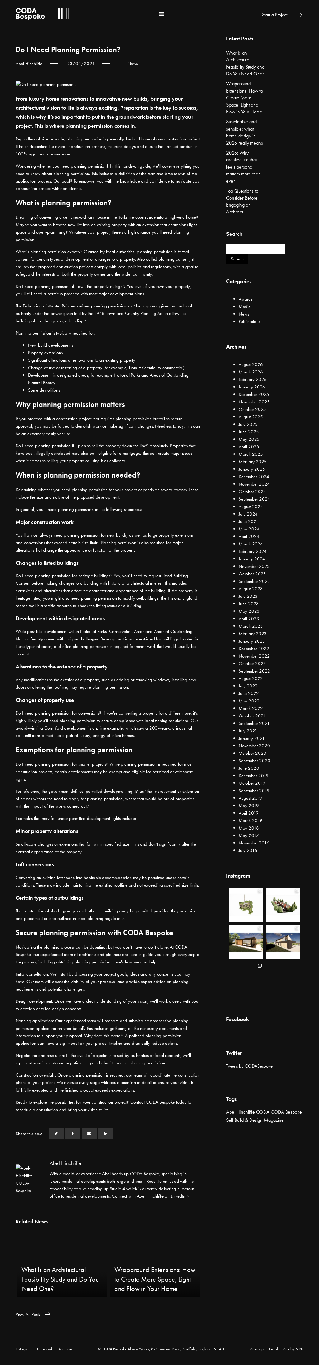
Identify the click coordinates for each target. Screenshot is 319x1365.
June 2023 (249, 604)
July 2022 (248, 686)
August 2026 (251, 364)
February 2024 (253, 551)
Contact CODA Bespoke (152, 1102)
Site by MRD (293, 1349)
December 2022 (254, 648)
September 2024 (254, 499)
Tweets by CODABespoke (249, 1066)
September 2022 (254, 671)
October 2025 (252, 409)
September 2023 (254, 581)
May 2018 (249, 828)
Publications (249, 321)
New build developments (50, 345)
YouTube (65, 1349)
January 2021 (252, 738)
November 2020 (254, 746)
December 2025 (254, 394)
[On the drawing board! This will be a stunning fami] (283, 942)
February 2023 (253, 633)
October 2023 (252, 574)
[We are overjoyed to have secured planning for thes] (246, 905)
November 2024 (254, 484)
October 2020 (252, 753)
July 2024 (248, 514)
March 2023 (251, 626)
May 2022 (249, 701)
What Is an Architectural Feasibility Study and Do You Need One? (245, 63)
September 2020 (254, 761)
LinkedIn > (180, 1196)
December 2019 (254, 776)
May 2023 (249, 611)
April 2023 (249, 619)
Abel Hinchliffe (240, 1112)
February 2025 (253, 462)
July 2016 (248, 850)
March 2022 (251, 708)
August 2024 (251, 506)
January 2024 (252, 559)
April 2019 (249, 813)
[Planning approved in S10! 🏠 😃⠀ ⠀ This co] (283, 979)
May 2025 (249, 439)
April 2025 (249, 447)
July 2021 (248, 731)
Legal (273, 1349)
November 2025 (254, 402)
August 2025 (251, 417)
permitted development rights (111, 791)
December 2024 (254, 476)
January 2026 (252, 387)
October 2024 (252, 491)
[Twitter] (56, 1133)
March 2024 (251, 544)
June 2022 (249, 693)
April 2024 (249, 536)
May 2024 (249, 529)
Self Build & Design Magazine (255, 1120)
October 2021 (252, 716)
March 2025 (251, 454)
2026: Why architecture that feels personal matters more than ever (243, 167)
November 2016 (254, 843)
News (132, 63)
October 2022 (252, 663)
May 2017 (249, 835)
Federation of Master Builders (49, 306)
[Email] (89, 1133)
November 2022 (254, 656)
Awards (245, 299)
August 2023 (251, 589)
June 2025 (249, 432)
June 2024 (249, 521)
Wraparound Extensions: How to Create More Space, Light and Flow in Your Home (244, 97)
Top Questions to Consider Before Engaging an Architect (242, 201)
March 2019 (250, 820)
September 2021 (254, 723)
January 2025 (252, 469)
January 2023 (252, 641)
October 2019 (252, 783)
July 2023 (248, 596)
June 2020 (249, 768)
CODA (262, 1112)
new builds (116, 535)
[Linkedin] (105, 1133)
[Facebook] (72, 1133)
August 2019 (250, 798)
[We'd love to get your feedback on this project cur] (246, 979)
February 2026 (253, 379)
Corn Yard (53, 728)
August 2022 (251, 678)
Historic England (182, 598)
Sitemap (257, 1349)
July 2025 (248, 424)
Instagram (23, 1349)
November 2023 (254, 566)
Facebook (45, 1349)
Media (245, 306)
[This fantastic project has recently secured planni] (246, 942)
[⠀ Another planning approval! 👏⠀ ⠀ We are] (283, 905)
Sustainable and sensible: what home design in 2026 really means (244, 132)
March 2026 (251, 372)
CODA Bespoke (286, 1112)
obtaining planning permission (83, 962)
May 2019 (249, 805)
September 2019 (254, 790)
